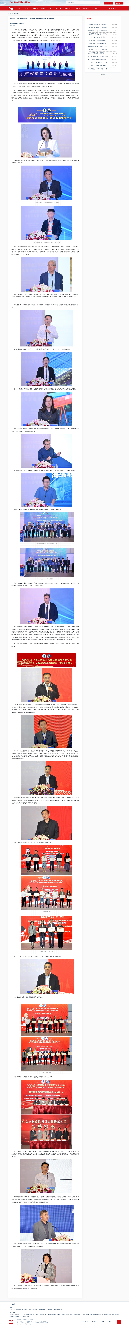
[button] (112, 8)
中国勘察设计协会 (15, 1314)
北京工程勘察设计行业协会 (27, 1314)
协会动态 (16, 13)
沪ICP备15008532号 (21, 1324)
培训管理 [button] (58, 8)
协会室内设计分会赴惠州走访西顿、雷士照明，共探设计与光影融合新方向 (108, 37)
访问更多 (102, 74)
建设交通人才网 (58, 1309)
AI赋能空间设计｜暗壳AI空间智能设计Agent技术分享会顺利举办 (105, 30)
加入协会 (111, 1322)
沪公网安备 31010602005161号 (33, 1324)
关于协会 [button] (94, 8)
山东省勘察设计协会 (25, 1316)
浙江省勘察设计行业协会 (108, 1314)
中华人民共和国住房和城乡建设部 (37, 1309)
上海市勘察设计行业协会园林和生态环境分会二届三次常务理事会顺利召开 (108, 40)
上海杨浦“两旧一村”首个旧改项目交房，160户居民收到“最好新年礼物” (107, 24)
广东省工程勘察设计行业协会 (43, 1314)
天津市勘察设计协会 (75, 1314)
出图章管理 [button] (67, 8)
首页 (19, 8)
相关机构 (12, 1312)
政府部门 (12, 1307)
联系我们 (85, 1322)
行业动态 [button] (26, 8)
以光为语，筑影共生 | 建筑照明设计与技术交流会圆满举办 (104, 65)
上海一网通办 (50, 1309)
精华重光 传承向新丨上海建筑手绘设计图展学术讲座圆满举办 (105, 46)
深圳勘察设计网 (55, 1314)
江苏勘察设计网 (97, 1314)
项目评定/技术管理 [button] (46, 8)
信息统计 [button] (77, 8)
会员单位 (102, 1322)
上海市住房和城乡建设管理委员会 (19, 1309)
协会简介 (94, 1322)
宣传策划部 (20, 23)
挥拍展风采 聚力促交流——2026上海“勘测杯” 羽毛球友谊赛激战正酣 (106, 34)
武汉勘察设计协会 (65, 1314)
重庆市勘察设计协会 (86, 1314)
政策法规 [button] (35, 8)
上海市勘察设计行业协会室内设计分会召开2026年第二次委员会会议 (106, 43)
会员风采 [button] (86, 8)
